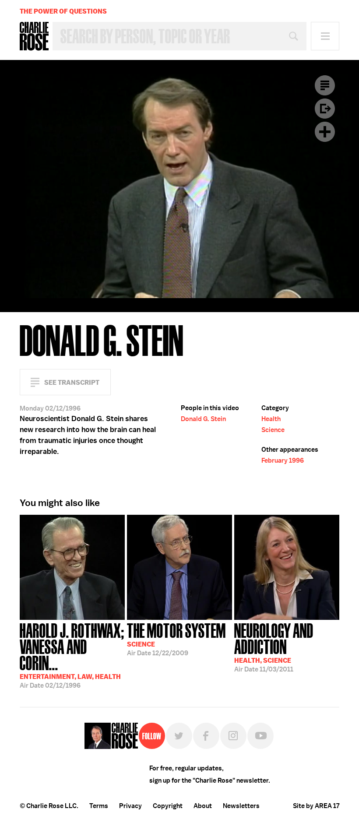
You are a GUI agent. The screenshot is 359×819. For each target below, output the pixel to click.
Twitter (179, 736)
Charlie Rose (34, 36)
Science (273, 429)
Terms (98, 805)
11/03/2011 (273, 647)
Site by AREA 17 (316, 805)
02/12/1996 (72, 655)
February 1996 (282, 460)
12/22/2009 (176, 638)
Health (271, 419)
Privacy (130, 805)
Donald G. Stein (203, 419)
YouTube (260, 736)
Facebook (206, 736)
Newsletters (241, 805)
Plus (325, 132)
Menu (325, 36)
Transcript (325, 85)
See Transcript (71, 382)
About (203, 805)
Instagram (233, 736)
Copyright (168, 805)
